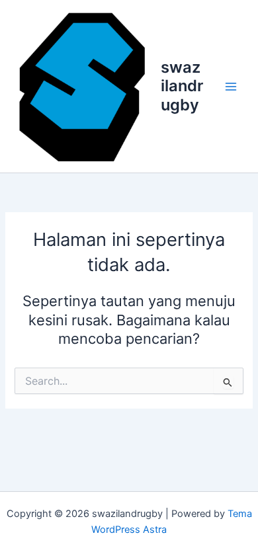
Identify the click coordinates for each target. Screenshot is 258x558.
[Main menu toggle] (231, 86)
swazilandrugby (182, 86)
